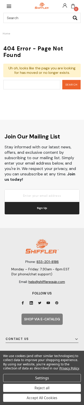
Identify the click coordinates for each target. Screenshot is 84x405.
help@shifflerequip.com (46, 282)
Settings (42, 378)
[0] (73, 6)
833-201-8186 (48, 262)
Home (6, 33)
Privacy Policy (69, 368)
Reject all (42, 387)
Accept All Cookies (42, 397)
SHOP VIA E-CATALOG (42, 319)
